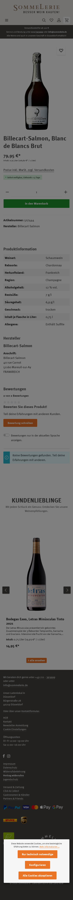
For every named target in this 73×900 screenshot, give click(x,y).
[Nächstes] (67, 590)
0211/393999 (37, 32)
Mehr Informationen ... (49, 846)
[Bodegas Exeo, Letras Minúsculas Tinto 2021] (36, 573)
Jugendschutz (10, 779)
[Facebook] (4, 757)
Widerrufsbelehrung (14, 771)
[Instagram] (9, 757)
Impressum (9, 763)
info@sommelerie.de (57, 32)
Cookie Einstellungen (14, 729)
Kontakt (7, 721)
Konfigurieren (37, 864)
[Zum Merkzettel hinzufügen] (61, 50)
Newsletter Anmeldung (15, 725)
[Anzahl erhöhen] (66, 192)
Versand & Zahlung (13, 787)
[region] (36, 86)
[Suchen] (44, 20)
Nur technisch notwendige (37, 854)
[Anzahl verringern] (7, 192)
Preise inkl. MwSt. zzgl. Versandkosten (28, 170)
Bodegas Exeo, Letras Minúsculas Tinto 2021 (35, 621)
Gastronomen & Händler (16, 794)
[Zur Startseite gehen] (36, 8)
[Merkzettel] (51, 20)
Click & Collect (11, 790)
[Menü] (6, 20)
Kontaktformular (30, 711)
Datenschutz (10, 767)
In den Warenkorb (36, 203)
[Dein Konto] (59, 20)
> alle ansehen (36, 660)
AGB (5, 717)
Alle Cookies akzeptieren (37, 875)
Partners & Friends (13, 798)
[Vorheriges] (6, 590)
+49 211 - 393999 (45, 677)
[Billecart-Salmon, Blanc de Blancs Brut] (36, 86)
